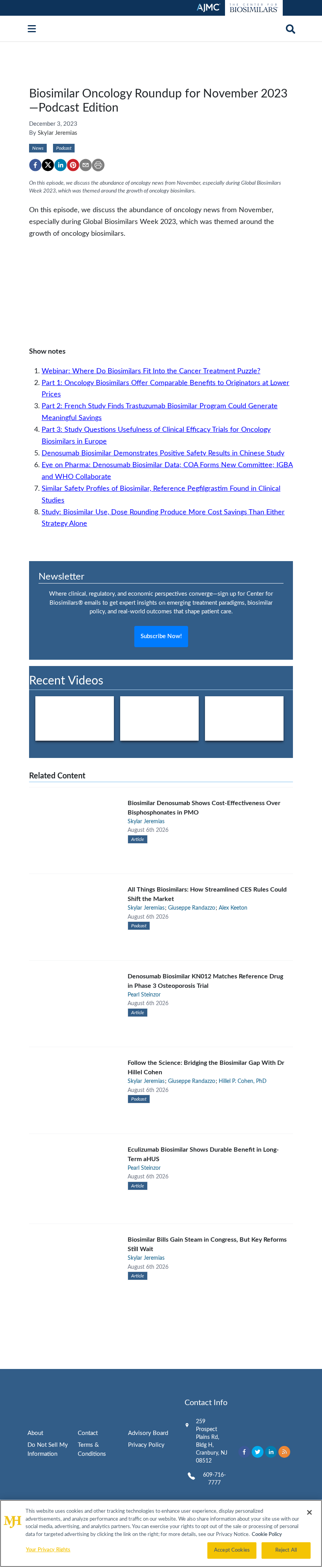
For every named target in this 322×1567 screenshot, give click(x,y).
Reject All (286, 1550)
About (35, 1433)
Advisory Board (148, 1433)
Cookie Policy (267, 1534)
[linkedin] (60, 165)
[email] (85, 165)
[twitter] (48, 165)
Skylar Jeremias (57, 133)
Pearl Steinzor (144, 995)
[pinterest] (73, 165)
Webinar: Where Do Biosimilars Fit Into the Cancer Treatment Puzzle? (151, 371)
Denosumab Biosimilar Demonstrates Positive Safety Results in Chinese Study (163, 453)
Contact (88, 1433)
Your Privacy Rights (48, 1549)
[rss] (284, 1452)
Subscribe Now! (161, 636)
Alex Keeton (233, 908)
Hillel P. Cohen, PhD (243, 1081)
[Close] (309, 1512)
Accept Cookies (232, 1550)
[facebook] (35, 165)
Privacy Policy (146, 1445)
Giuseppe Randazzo (191, 908)
